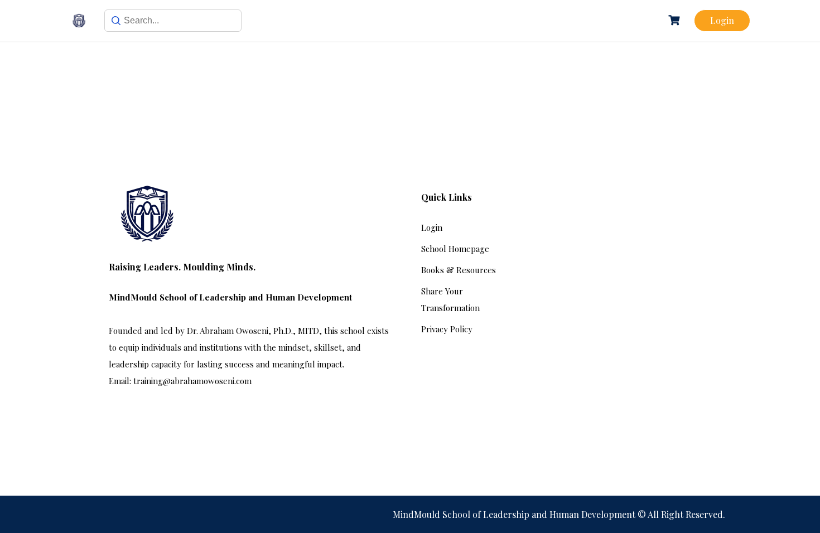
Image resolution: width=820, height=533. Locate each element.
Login (722, 20)
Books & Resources (458, 269)
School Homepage (455, 248)
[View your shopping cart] (675, 20)
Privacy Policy (446, 329)
